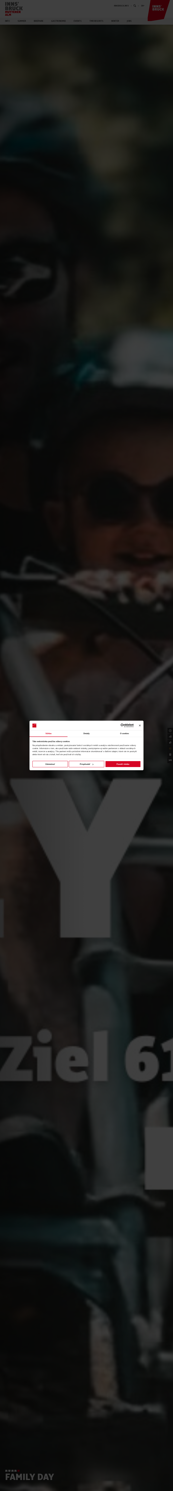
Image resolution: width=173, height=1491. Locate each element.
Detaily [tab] (86, 733)
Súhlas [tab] (48, 733)
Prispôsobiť (85, 764)
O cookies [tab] (124, 733)
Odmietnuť (50, 764)
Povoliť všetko (123, 764)
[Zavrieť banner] (140, 725)
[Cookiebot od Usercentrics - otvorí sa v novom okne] (122, 725)
